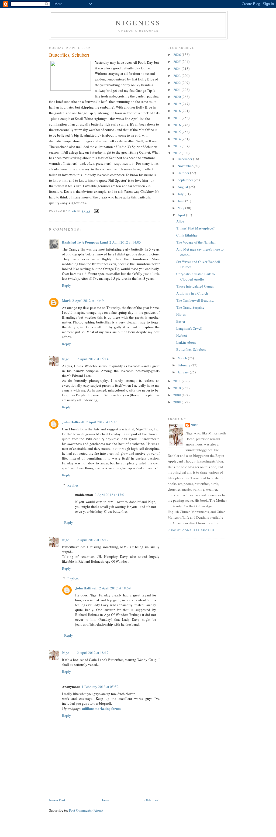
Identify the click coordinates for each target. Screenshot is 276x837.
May (181, 207)
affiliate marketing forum (101, 708)
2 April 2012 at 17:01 (110, 494)
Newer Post (57, 800)
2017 (177, 117)
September (186, 179)
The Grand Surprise (190, 307)
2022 (177, 82)
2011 (177, 381)
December (185, 158)
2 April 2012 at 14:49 (88, 300)
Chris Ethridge (187, 235)
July (181, 193)
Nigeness (138, 22)
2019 (177, 103)
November (186, 165)
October (184, 172)
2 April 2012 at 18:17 (93, 652)
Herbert (181, 335)
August (183, 186)
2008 (177, 402)
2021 (177, 89)
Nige (65, 358)
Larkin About (186, 342)
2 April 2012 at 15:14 (93, 358)
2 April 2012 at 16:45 (102, 422)
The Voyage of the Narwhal (196, 242)
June (181, 200)
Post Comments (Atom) (86, 810)
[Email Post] (96, 211)
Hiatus (181, 314)
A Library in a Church (192, 293)
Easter (180, 321)
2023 (177, 75)
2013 (177, 145)
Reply (66, 285)
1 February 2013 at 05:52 (100, 686)
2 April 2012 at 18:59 (115, 588)
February (184, 365)
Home (105, 800)
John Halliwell (73, 421)
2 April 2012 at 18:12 (93, 539)
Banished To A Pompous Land (85, 242)
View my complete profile (191, 530)
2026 (177, 54)
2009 (177, 395)
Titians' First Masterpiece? (195, 228)
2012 (177, 152)
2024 (177, 68)
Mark (66, 300)
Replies (72, 485)
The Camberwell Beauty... (195, 300)
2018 (177, 110)
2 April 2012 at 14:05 (125, 242)
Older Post (152, 800)
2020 (177, 96)
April (182, 214)
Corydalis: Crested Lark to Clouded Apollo (195, 276)
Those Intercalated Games (195, 286)
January (184, 372)
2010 (177, 388)
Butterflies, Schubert (191, 349)
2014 (177, 138)
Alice (180, 221)
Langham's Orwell (189, 328)
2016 (177, 124)
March (183, 358)
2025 (177, 61)
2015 (177, 131)
